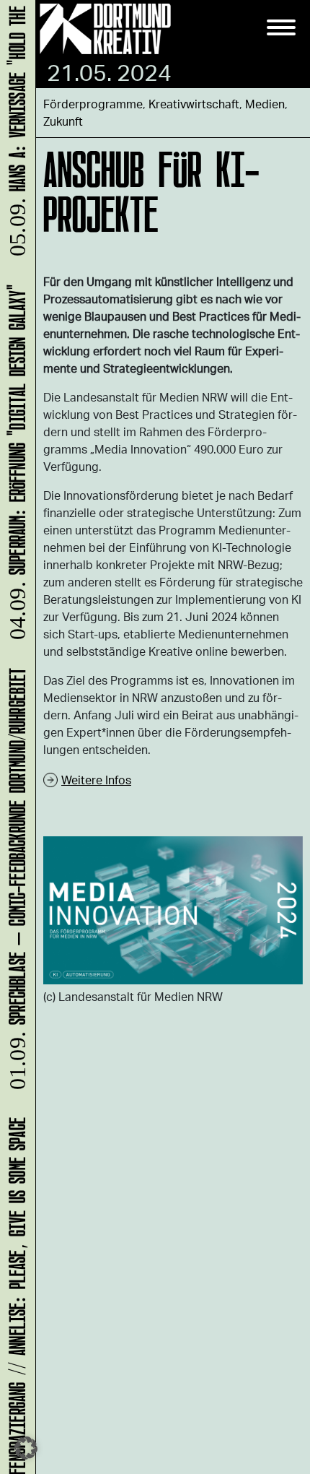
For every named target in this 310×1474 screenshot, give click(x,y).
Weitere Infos (96, 779)
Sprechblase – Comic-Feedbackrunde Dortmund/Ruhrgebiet (15, 884)
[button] (26, 1448)
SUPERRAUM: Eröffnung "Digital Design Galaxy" (15, 468)
